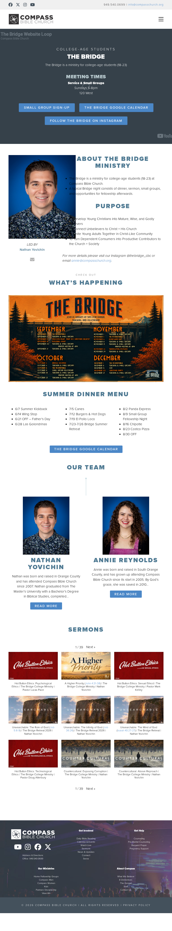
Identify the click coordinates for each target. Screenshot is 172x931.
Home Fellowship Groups (46, 876)
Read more (46, 606)
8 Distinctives (125, 880)
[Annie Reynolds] (126, 525)
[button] (161, 19)
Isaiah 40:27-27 (126, 730)
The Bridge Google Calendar (116, 108)
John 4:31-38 (92, 683)
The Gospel (126, 883)
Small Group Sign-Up (47, 108)
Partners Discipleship (46, 890)
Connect (86, 855)
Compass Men (46, 880)
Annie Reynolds (126, 560)
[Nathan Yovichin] (46, 525)
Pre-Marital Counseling (139, 842)
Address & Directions (32, 855)
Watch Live (86, 845)
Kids (46, 886)
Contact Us (125, 890)
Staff (126, 886)
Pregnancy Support (139, 848)
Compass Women (46, 883)
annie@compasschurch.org (91, 261)
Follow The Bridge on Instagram (86, 121)
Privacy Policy (137, 905)
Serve (86, 858)
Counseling (139, 838)
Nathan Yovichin (46, 563)
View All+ (46, 893)
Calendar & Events (86, 842)
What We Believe (125, 876)
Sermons (86, 848)
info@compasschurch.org (145, 4)
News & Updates (86, 852)
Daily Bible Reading (86, 838)
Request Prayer (139, 845)
